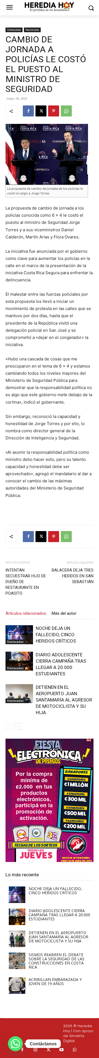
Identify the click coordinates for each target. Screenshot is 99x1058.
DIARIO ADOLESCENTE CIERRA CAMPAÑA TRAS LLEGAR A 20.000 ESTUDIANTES (59, 915)
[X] (40, 110)
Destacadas (14, 30)
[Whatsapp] (75, 1050)
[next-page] (17, 726)
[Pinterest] (53, 110)
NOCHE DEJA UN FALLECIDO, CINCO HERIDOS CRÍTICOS (56, 634)
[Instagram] (35, 1050)
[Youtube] (61, 1050)
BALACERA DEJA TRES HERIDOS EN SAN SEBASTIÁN (73, 576)
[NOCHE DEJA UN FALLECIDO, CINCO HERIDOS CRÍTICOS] (19, 634)
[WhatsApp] (66, 110)
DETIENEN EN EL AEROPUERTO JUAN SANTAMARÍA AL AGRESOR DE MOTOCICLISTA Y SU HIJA (64, 699)
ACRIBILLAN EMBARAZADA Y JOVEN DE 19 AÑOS (55, 981)
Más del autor (64, 613)
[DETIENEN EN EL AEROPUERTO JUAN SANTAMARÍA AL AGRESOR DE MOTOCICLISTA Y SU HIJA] (19, 693)
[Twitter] (48, 1050)
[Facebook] (28, 110)
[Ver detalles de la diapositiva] (50, 800)
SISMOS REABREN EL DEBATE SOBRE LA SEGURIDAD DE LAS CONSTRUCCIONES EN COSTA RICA (56, 961)
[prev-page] (9, 726)
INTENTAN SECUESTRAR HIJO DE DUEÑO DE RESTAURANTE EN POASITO (26, 582)
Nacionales (32, 30)
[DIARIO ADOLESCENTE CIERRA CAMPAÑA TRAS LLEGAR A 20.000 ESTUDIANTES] (19, 661)
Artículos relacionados (26, 613)
